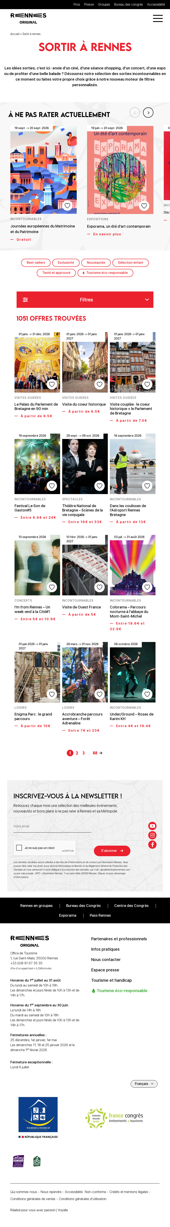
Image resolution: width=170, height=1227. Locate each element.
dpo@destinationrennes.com (115, 869)
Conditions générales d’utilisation (82, 1199)
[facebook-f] (152, 844)
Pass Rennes (100, 915)
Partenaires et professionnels (119, 938)
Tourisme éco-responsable (107, 273)
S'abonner (109, 851)
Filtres (86, 300)
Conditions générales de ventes (32, 1199)
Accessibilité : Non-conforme (85, 1192)
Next (148, 112)
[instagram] (152, 835)
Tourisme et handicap (111, 980)
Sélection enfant (130, 263)
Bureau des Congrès (83, 905)
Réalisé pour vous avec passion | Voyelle (39, 1210)
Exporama (67, 915)
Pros (77, 4)
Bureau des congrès (128, 4)
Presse (89, 4)
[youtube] (152, 826)
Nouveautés (96, 263)
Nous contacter (106, 959)
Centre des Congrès (131, 905)
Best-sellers (36, 263)
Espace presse (105, 969)
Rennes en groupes (36, 905)
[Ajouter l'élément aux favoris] (67, 205)
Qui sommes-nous (23, 1192)
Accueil (14, 34)
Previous (135, 112)
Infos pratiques (105, 949)
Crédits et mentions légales (128, 1192)
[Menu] (158, 18)
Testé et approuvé (56, 273)
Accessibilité (156, 4)
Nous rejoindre (51, 1192)
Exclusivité (66, 263)
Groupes (104, 4)
